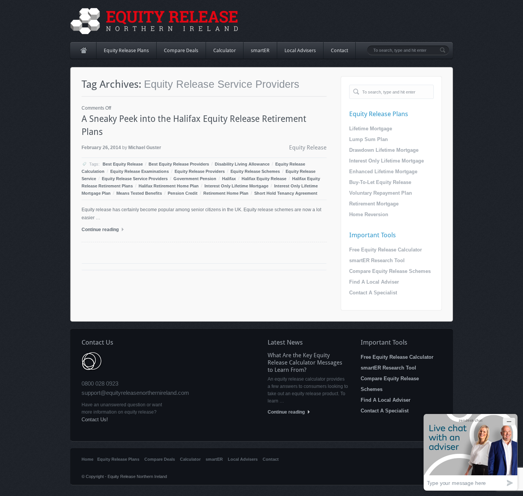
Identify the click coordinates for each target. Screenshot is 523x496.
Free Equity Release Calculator (385, 250)
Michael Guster (144, 147)
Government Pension (194, 178)
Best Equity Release (123, 164)
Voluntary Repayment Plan (380, 193)
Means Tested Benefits (139, 193)
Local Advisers (300, 50)
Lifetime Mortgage (370, 128)
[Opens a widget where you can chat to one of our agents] (470, 452)
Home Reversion (368, 214)
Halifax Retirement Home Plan (169, 186)
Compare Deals (181, 50)
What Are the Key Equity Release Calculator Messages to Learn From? (305, 362)
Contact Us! (95, 419)
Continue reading (101, 229)
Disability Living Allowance (242, 164)
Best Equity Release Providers (179, 164)
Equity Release (308, 147)
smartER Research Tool (377, 260)
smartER (260, 50)
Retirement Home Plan (225, 193)
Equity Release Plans (122, 53)
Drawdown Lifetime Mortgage (383, 150)
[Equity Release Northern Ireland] (154, 21)
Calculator (224, 50)
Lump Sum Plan (368, 139)
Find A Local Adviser (374, 282)
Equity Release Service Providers (135, 178)
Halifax (229, 178)
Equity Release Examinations (139, 171)
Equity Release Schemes (255, 171)
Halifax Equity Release (264, 178)
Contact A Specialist (373, 293)
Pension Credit (183, 193)
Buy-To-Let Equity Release (380, 182)
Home (83, 50)
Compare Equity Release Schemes (390, 271)
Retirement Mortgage (374, 204)
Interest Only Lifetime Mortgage (236, 186)
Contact (339, 50)
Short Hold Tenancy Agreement (285, 193)
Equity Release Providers (200, 171)
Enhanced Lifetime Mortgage (383, 171)
